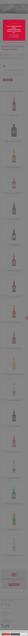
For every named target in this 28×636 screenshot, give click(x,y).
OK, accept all (6, 634)
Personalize (23, 634)
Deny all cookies (15, 634)
